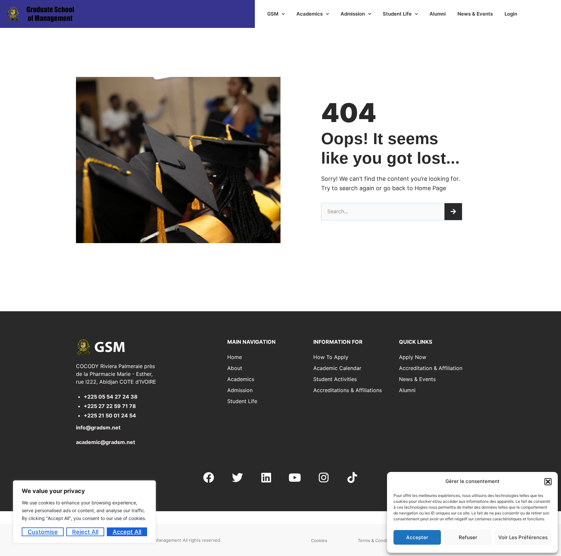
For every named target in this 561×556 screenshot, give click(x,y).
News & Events (475, 14)
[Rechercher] (453, 211)
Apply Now (412, 357)
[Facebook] (208, 477)
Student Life (397, 14)
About (234, 368)
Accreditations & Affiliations (347, 390)
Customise (43, 531)
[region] (84, 511)
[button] (548, 481)
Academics (309, 14)
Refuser (468, 537)
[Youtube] (294, 477)
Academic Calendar (337, 368)
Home (234, 357)
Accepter (417, 537)
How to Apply (330, 357)
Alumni (438, 14)
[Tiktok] (352, 477)
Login (511, 14)
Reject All (85, 531)
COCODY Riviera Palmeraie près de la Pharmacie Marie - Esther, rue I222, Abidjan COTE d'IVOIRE (116, 374)
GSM (273, 14)
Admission (353, 14)
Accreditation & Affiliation (430, 368)
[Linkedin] (266, 477)
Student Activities (335, 379)
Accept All (127, 531)
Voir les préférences (523, 537)
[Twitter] (237, 477)
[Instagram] (323, 477)
